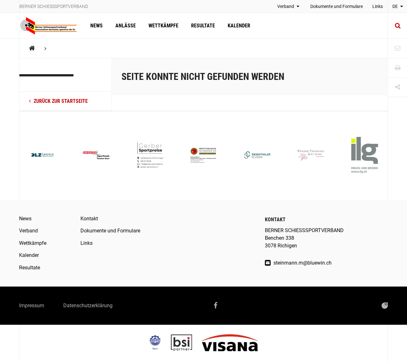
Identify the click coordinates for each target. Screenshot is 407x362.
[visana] (230, 343)
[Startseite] (51, 26)
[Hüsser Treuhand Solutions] (311, 155)
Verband (286, 6)
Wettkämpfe (163, 26)
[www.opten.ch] (385, 305)
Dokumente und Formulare (336, 6)
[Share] (397, 87)
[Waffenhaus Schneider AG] (204, 156)
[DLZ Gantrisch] (42, 155)
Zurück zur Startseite (60, 101)
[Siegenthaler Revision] (257, 156)
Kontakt (89, 219)
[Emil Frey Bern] (160, 343)
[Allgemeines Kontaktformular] (397, 48)
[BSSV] (32, 48)
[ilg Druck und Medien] (364, 156)
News (96, 26)
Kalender (239, 26)
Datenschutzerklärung (88, 305)
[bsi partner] (186, 343)
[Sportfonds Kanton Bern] (96, 155)
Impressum (31, 305)
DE (395, 6)
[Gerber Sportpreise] (150, 155)
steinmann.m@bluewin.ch (302, 263)
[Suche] (397, 26)
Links (377, 6)
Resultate (203, 26)
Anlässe (125, 26)
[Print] (397, 68)
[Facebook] (215, 305)
